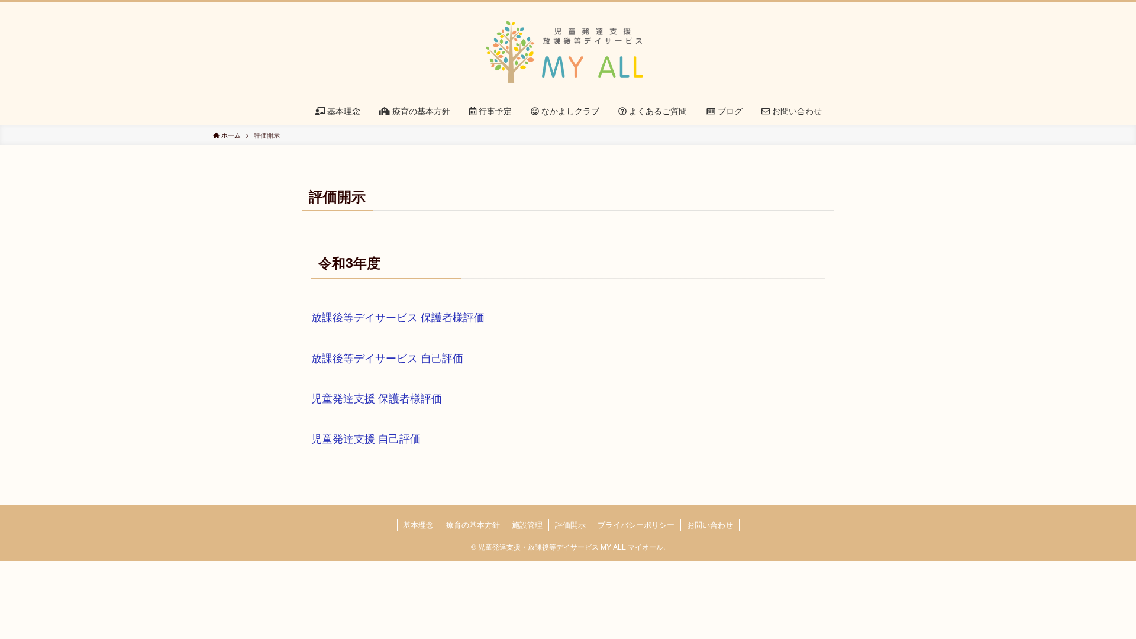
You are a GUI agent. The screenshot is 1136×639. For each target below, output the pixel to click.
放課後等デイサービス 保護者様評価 (398, 316)
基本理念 (418, 524)
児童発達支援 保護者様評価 (376, 397)
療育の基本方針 (473, 524)
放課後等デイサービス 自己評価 (387, 357)
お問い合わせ (710, 524)
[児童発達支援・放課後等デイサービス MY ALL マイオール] (568, 52)
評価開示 (570, 524)
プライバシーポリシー (636, 524)
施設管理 (527, 524)
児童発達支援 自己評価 (366, 438)
